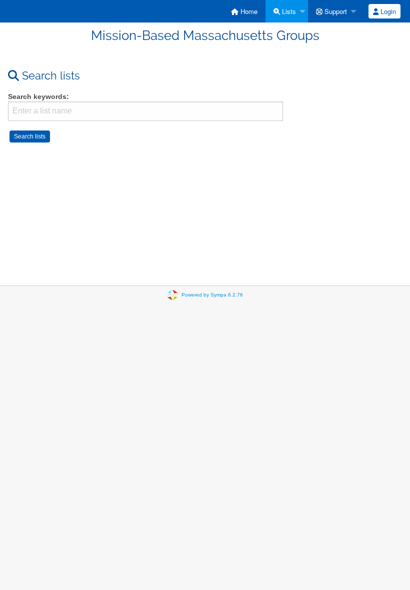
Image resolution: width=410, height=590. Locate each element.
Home (248, 11)
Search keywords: (38, 96)
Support (334, 11)
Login (387, 11)
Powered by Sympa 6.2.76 (212, 295)
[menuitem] (244, 11)
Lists (288, 11)
